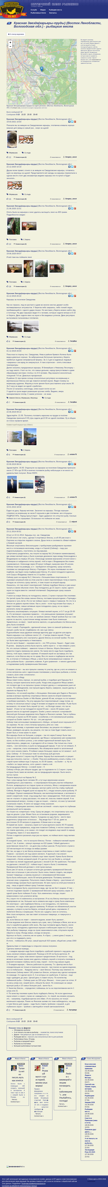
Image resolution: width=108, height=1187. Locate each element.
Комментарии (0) (21, 157)
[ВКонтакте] (69, 121)
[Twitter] (72, 121)
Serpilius (73, 341)
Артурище (73, 1010)
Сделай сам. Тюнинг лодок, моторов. (90, 1086)
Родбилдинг (89, 1096)
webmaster (91, 1181)
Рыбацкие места (55, 10)
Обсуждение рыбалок (22, 1030)
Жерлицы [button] (34, 398)
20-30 (29, 115)
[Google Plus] (75, 121)
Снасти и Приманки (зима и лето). (91, 1120)
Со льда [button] (27, 153)
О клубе (34, 10)
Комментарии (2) (20, 454)
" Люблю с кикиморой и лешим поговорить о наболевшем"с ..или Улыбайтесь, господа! (65, 1086)
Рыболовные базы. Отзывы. (24, 1039)
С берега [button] (26, 240)
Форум (43, 10)
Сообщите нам (15, 108)
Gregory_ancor (71, 157)
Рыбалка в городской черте (24, 1041)
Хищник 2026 (90, 1102)
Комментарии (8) (21, 199)
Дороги (16, 1035)
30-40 (35, 115)
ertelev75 (73, 454)
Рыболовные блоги (38, 13)
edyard (74, 522)
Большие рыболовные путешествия (27, 1046)
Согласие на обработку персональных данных (19, 1186)
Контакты (53, 13)
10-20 (23, 115)
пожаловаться (56, 157)
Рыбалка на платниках (22, 1044)
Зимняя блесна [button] (15, 398)
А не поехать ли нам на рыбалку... (26, 1032)
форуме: (27, 1028)
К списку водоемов (17, 34)
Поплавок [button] (12, 240)
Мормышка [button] (13, 153)
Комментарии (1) (21, 286)
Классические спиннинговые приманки (90, 1066)
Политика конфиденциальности (33, 1183)
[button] (41, 69)
